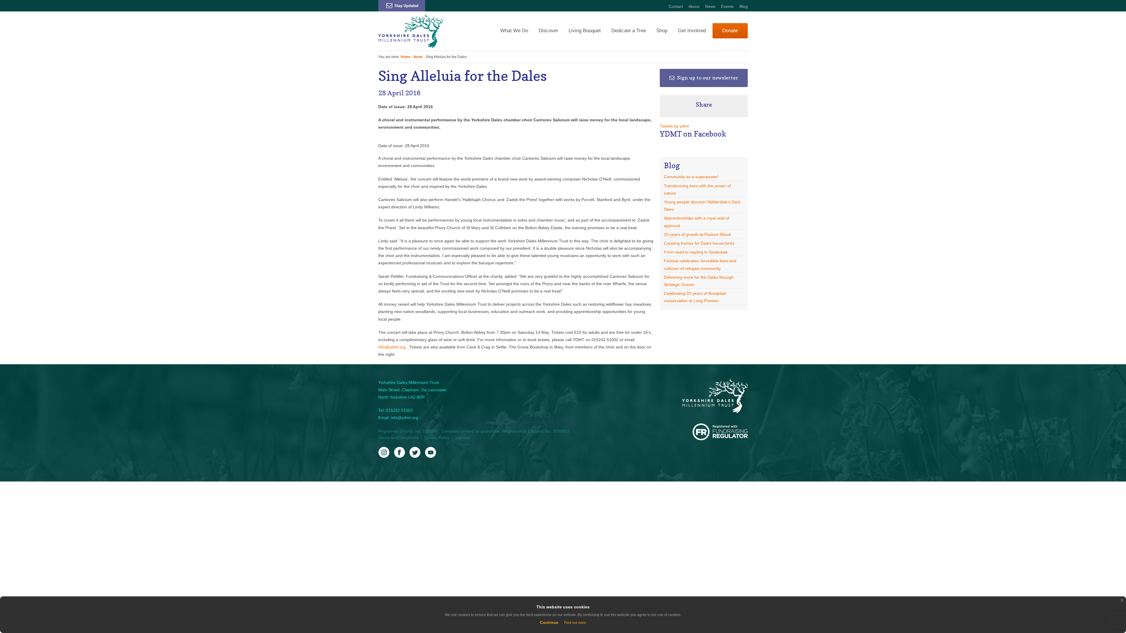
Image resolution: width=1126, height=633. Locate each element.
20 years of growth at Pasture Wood (697, 234)
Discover (548, 30)
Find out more (575, 623)
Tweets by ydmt (674, 126)
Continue (549, 622)
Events (727, 6)
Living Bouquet (585, 30)
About (694, 6)
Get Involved (692, 30)
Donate (730, 30)
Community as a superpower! (691, 176)
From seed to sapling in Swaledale (696, 252)
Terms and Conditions (398, 437)
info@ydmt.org (392, 347)
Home (406, 57)
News (710, 6)
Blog (744, 6)
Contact (676, 6)
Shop (661, 30)
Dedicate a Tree (628, 30)
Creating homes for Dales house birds (699, 243)
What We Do (514, 30)
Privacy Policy (437, 437)
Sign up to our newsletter (707, 78)
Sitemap (462, 437)
